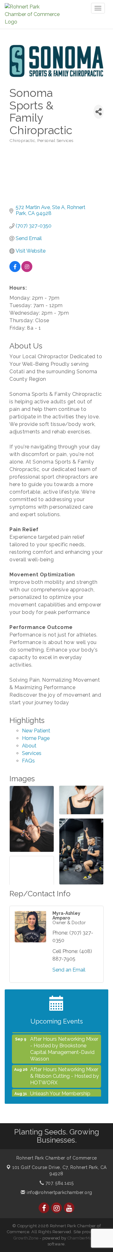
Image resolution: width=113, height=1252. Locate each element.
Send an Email (68, 970)
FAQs (28, 761)
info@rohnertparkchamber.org (58, 1192)
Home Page (36, 738)
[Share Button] (99, 112)
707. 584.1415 (58, 1183)
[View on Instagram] (26, 270)
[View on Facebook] (14, 270)
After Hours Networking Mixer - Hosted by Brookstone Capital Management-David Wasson (64, 1044)
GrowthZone (26, 1238)
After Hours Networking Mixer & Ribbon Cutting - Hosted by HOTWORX (64, 1071)
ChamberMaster (83, 1238)
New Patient (36, 731)
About (29, 746)
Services (31, 753)
